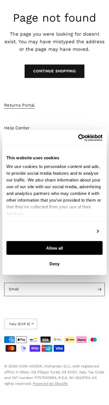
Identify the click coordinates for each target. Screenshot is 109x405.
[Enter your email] (99, 289)
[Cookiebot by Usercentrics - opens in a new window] (78, 138)
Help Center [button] (17, 128)
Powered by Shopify (50, 383)
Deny (54, 263)
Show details (79, 231)
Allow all (54, 247)
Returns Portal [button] (19, 105)
